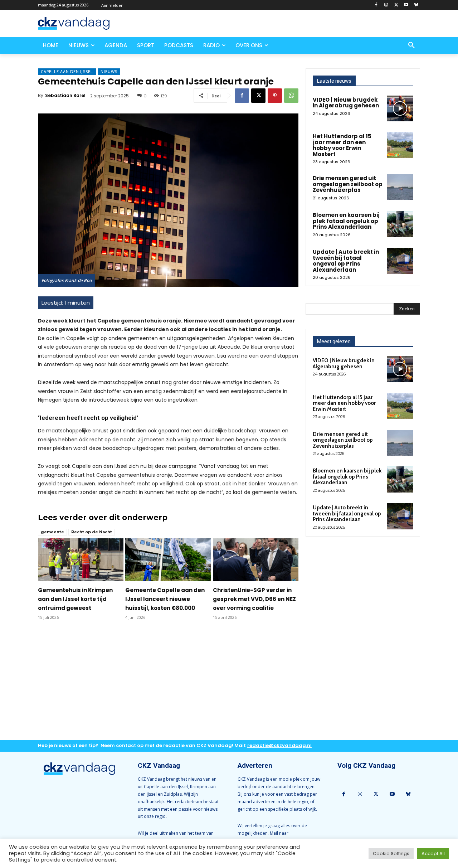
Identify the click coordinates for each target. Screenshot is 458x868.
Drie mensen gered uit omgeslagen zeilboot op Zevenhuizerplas (348, 184)
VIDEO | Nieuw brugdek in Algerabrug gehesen (346, 103)
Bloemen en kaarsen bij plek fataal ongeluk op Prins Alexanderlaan (346, 221)
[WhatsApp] (291, 95)
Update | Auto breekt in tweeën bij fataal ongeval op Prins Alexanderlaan (346, 260)
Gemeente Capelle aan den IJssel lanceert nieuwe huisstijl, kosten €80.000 (165, 599)
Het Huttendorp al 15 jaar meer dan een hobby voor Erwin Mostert (342, 145)
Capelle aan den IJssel (67, 71)
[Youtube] (406, 5)
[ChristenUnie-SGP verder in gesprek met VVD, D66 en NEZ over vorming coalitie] (255, 559)
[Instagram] (386, 5)
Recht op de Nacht (91, 531)
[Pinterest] (275, 95)
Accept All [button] (433, 853)
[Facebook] (376, 5)
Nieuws (109, 71)
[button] (411, 45)
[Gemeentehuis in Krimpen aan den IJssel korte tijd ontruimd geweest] (80, 559)
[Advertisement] (168, 686)
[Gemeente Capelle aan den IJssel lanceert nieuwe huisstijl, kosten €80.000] (168, 559)
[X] (396, 5)
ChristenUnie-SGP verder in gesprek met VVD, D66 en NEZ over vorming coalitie (254, 599)
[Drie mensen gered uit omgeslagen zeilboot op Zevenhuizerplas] (400, 187)
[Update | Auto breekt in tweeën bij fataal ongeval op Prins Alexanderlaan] (400, 261)
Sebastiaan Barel (65, 95)
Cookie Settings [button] (391, 853)
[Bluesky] (416, 5)
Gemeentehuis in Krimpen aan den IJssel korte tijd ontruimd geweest (75, 599)
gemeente (52, 531)
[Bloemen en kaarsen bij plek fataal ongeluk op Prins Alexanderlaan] (400, 224)
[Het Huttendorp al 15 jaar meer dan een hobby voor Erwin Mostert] (400, 145)
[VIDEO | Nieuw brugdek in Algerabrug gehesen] (400, 109)
